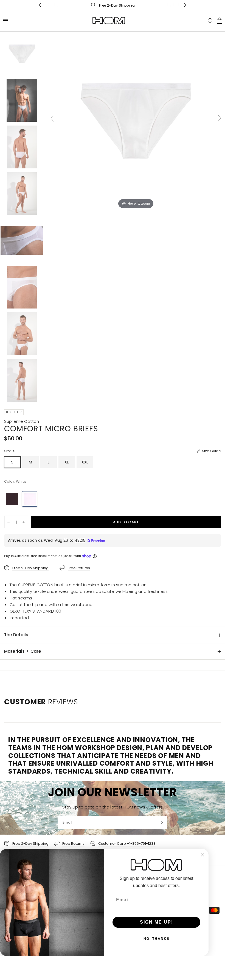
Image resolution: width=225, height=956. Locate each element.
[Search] (210, 20)
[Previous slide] (52, 118)
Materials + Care (22, 651)
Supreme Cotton (21, 421)
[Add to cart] (126, 522)
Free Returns (116, 5)
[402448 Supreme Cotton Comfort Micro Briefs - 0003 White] (22, 54)
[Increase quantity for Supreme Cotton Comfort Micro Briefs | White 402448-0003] (23, 522)
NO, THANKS (157, 939)
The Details (16, 635)
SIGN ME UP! (156, 922)
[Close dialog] (202, 855)
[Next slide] (219, 118)
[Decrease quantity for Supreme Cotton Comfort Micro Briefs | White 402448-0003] (8, 522)
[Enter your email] (161, 822)
